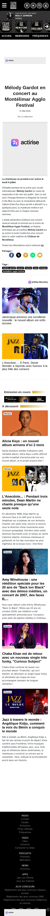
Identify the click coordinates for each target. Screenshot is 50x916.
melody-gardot (9, 268)
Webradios (22, 36)
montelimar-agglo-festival (13, 271)
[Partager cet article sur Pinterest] (25, 256)
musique (43, 268)
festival (28, 268)
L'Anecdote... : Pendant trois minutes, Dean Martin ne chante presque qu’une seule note (25, 502)
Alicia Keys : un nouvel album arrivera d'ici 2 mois (23, 443)
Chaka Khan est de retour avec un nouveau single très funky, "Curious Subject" (24, 657)
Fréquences (40, 36)
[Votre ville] (27, 5)
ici (42, 245)
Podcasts (25, 856)
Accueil (7, 36)
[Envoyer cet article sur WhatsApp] (32, 256)
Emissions (25, 825)
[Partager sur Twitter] (18, 256)
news (36, 268)
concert (20, 268)
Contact (25, 819)
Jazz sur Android (25, 881)
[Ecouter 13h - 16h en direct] (25, 399)
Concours (25, 868)
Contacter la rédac (25, 847)
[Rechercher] (39, 5)
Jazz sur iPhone (25, 877)
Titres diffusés (25, 829)
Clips (25, 841)
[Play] (3, 24)
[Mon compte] (46, 5)
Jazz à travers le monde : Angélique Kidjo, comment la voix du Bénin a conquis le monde (23, 725)
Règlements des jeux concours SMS (25, 896)
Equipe (25, 822)
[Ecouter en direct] (33, 5)
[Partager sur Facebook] (11, 256)
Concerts (25, 844)
